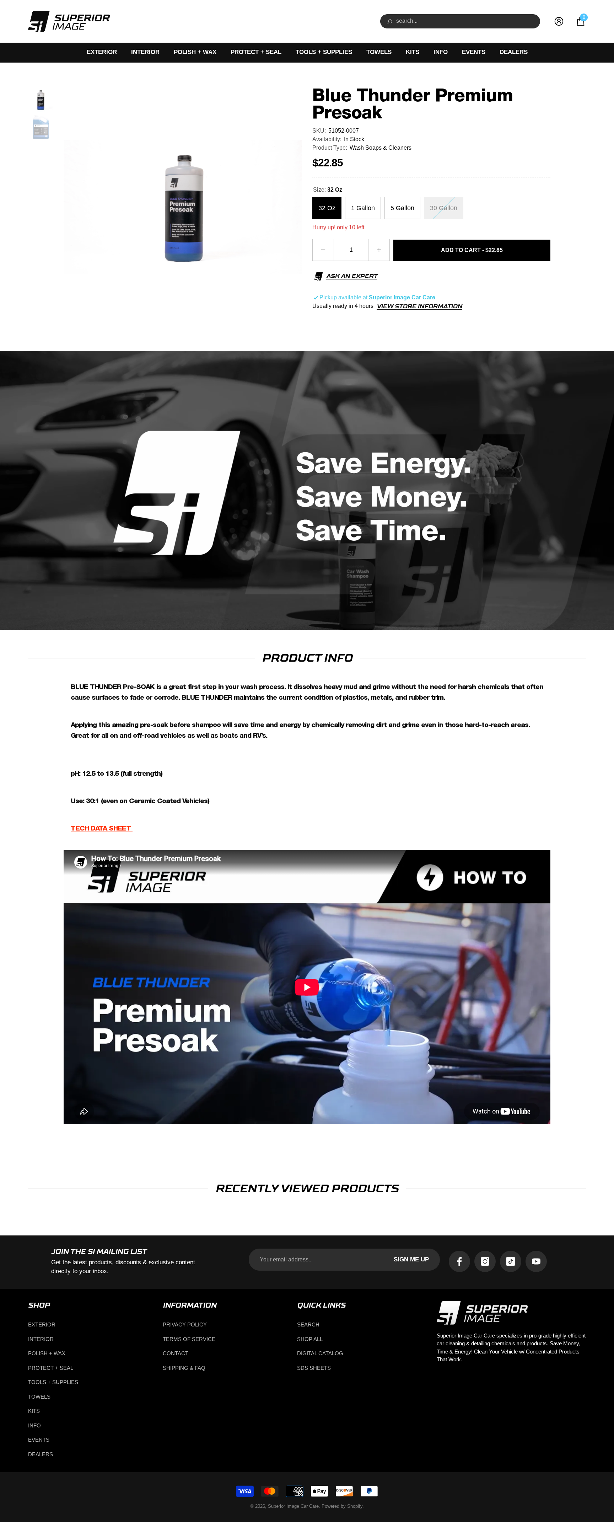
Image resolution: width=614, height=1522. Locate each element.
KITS (412, 52)
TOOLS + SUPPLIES (324, 52)
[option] (183, 206)
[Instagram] (485, 1261)
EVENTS (473, 52)
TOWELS (379, 52)
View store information (419, 306)
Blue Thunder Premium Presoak (412, 104)
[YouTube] (536, 1261)
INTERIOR (145, 52)
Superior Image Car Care (293, 1506)
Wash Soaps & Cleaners (380, 148)
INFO (440, 52)
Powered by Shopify (342, 1506)
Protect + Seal (256, 52)
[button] (580, 21)
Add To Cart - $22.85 (472, 250)
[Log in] (559, 21)
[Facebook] (459, 1261)
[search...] (460, 21)
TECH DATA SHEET (102, 828)
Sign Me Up (411, 1259)
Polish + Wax (195, 52)
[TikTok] (510, 1261)
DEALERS (514, 52)
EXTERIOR (102, 52)
